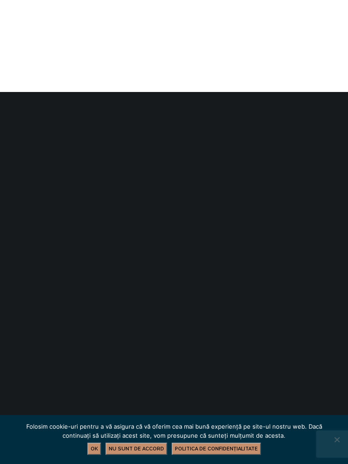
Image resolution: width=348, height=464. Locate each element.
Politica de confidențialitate (216, 449)
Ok (94, 449)
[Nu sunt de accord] (336, 439)
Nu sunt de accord (136, 449)
